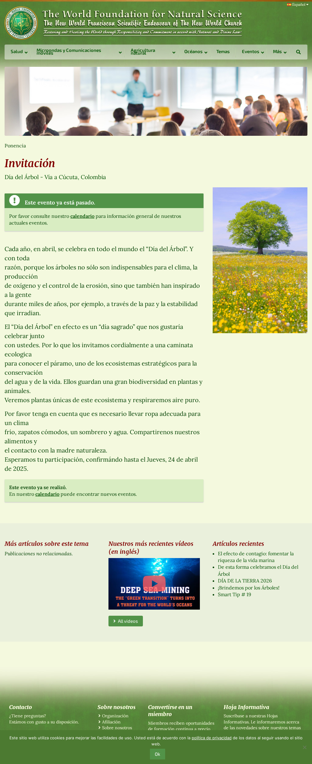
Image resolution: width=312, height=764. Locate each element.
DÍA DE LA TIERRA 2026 (245, 581)
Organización (115, 716)
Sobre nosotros (117, 727)
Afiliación (111, 722)
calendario (82, 216)
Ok (157, 754)
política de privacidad (212, 737)
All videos (127, 621)
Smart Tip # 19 (234, 594)
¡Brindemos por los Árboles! (248, 588)
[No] (304, 747)
